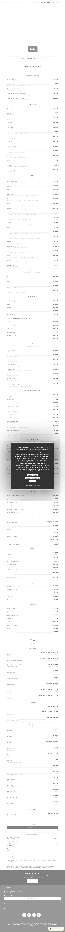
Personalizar (32, 481)
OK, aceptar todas (32, 475)
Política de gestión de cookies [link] (33, 485)
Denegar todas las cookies (32, 478)
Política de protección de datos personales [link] (33, 483)
